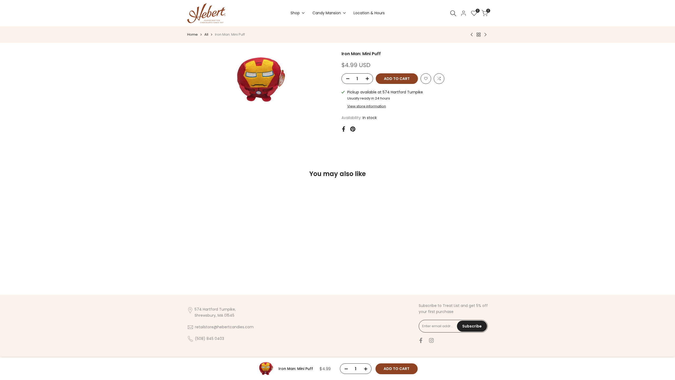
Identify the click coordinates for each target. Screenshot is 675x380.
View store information (366, 106)
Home (192, 34)
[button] (426, 78)
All (206, 34)
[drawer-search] (453, 13)
